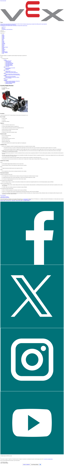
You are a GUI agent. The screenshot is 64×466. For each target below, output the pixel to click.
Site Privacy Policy (3, 200)
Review (7, 79)
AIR (21, 25)
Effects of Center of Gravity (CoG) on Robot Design (13, 74)
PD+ (9, 24)
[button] (32, 264)
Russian (3, 47)
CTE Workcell (15, 25)
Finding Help (7, 66)
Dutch (3, 44)
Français (3, 38)
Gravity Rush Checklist (9, 64)
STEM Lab (3, 28)
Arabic (3, 34)
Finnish (3, 48)
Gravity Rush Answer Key (9, 65)
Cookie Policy (13, 200)
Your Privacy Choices (34, 464)
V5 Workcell (19, 25)
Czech (3, 53)
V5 (12, 25)
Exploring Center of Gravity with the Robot (12, 72)
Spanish (3, 37)
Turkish (3, 50)
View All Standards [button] (3, 195)
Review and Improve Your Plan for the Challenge (12, 77)
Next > (8, 196)
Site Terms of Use (8, 200)
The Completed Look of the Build (10, 67)
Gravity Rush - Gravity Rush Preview (7, 29)
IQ (9, 25)
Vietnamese (3, 49)
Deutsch (3, 36)
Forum (11, 24)
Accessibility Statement (26, 200)
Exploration (7, 69)
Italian (3, 39)
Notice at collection (26, 464)
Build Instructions (8, 68)
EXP (11, 25)
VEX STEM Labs (6, 24)
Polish (3, 46)
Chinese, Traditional (5, 52)
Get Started (1, 24)
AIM (8, 25)
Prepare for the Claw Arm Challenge (11, 76)
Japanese (3, 45)
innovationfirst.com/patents (27, 199)
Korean (3, 41)
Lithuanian (3, 43)
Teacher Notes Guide (8, 60)
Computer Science (24, 25)
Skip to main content (3, 0)
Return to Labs (5, 196)
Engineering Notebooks (9, 83)
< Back (1, 196)
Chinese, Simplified (4, 51)
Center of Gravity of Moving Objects (11, 71)
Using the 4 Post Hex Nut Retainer (10, 81)
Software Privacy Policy (19, 200)
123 (6, 25)
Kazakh (3, 40)
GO (7, 25)
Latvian (3, 42)
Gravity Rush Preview (9, 62)
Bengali (3, 35)
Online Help (14, 24)
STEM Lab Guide (8, 61)
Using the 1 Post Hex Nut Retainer (10, 82)
